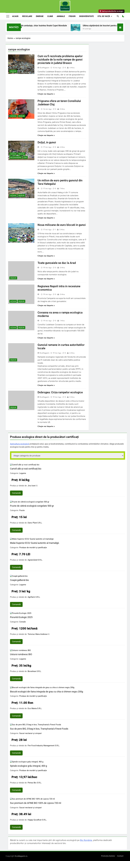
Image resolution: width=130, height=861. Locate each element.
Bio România (86, 840)
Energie (39, 16)
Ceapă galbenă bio (19, 580)
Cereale (22, 622)
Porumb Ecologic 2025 (21, 617)
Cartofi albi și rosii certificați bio (25, 468)
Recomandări (15, 157)
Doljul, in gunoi (47, 142)
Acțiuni (13, 116)
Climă (50, 16)
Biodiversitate (86, 16)
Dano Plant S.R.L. (35, 523)
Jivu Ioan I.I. (33, 485)
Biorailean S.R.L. (35, 671)
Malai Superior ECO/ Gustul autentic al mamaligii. (34, 543)
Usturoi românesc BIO (21, 654)
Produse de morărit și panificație (33, 547)
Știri (25, 157)
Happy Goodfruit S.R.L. (37, 820)
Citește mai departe (45, 94)
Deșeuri (13, 71)
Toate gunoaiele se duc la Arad (57, 262)
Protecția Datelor (108, 856)
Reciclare (27, 16)
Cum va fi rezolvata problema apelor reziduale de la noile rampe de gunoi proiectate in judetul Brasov (60, 60)
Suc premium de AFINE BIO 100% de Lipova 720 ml (35, 803)
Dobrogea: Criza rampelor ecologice (60, 392)
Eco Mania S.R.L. (35, 708)
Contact (120, 856)
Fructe (22, 510)
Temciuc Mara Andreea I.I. (39, 634)
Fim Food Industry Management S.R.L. (44, 745)
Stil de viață (104, 16)
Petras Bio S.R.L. (35, 783)
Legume (22, 473)
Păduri (72, 16)
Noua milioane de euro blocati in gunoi (62, 224)
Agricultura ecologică (19, 444)
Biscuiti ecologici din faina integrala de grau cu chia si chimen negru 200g (46, 691)
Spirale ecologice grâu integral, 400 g (28, 766)
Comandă (16, 493)
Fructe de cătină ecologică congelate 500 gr (32, 505)
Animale (61, 16)
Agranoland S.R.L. (35, 560)
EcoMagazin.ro (21, 856)
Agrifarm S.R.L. (34, 597)
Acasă (15, 16)
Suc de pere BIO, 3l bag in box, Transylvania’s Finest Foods (39, 728)
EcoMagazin (44, 67)
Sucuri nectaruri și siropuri (30, 733)
